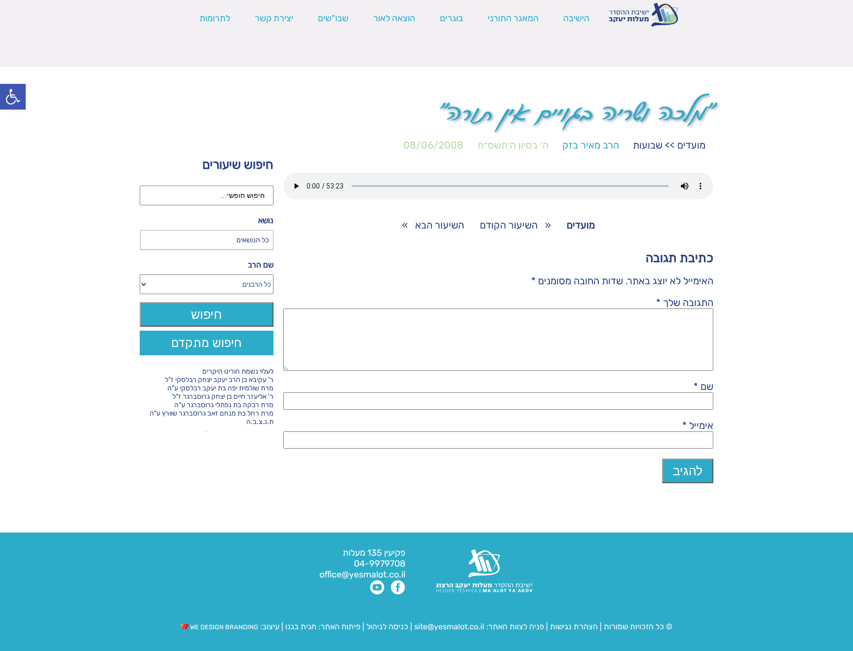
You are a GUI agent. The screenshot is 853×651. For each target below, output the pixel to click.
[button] (13, 97)
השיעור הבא (439, 225)
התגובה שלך (684, 302)
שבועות (647, 145)
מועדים (691, 145)
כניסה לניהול (387, 626)
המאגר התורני (513, 18)
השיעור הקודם (509, 225)
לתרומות (214, 18)
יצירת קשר (274, 18)
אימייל (697, 425)
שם (703, 386)
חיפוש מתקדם (206, 343)
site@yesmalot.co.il (449, 626)
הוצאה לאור (394, 18)
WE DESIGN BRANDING (223, 627)
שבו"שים (333, 18)
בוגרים (451, 18)
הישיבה (576, 18)
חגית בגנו (299, 626)
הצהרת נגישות (574, 626)
